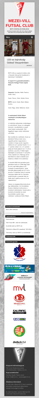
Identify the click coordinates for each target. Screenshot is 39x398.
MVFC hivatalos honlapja (19, 29)
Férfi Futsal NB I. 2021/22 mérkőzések (16, 222)
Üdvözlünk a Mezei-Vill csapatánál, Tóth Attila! (19, 229)
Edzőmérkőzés (10, 219)
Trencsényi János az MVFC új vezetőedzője (18, 232)
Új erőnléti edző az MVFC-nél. (14, 226)
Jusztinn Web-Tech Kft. (24, 392)
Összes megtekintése (27, 212)
